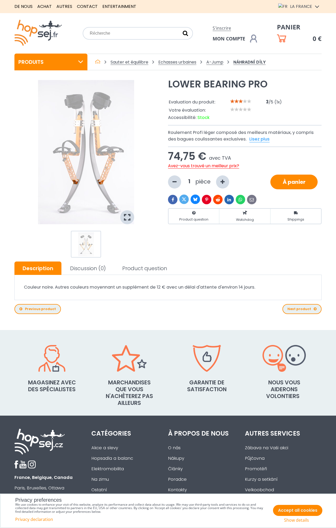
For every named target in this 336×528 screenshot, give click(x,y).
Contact (87, 6)
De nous (23, 6)
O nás (174, 448)
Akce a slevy (104, 448)
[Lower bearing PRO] (86, 152)
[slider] (240, 101)
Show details (296, 520)
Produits (31, 62)
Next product (299, 309)
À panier (294, 182)
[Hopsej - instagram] (32, 467)
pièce (203, 181)
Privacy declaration (34, 519)
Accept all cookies (297, 510)
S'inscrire (222, 28)
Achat (44, 6)
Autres (64, 6)
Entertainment (119, 6)
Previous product (40, 309)
